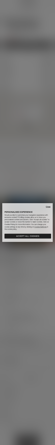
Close (48, 207)
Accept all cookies (27, 236)
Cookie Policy (10, 224)
